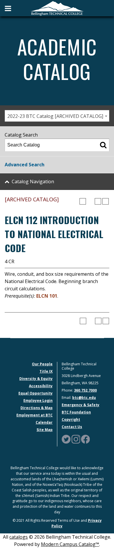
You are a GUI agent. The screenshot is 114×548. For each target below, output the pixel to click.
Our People (42, 364)
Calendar (44, 422)
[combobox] (57, 116)
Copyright (71, 419)
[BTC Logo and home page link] (57, 8)
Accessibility (41, 385)
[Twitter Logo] (66, 439)
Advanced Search (24, 164)
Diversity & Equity (36, 378)
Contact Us (72, 426)
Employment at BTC (34, 415)
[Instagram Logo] (75, 439)
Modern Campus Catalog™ (70, 544)
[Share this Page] (90, 201)
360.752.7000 (85, 390)
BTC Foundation (76, 412)
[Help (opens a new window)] (105, 201)
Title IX (46, 371)
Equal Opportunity (35, 393)
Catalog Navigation (33, 181)
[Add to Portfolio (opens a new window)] (83, 201)
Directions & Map (36, 407)
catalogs (18, 537)
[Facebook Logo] (85, 439)
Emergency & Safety (80, 404)
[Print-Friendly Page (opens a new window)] (98, 201)
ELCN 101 (46, 296)
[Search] (103, 145)
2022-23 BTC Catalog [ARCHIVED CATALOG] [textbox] (55, 116)
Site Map (45, 429)
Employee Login (38, 400)
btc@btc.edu (84, 397)
